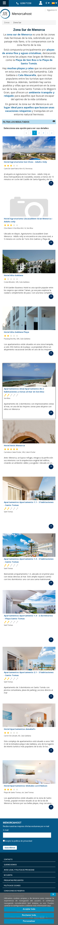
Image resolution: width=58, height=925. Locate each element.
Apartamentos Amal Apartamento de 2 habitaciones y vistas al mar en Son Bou (24, 390)
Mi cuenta (8, 875)
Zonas (7, 22)
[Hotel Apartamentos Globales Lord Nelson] (29, 772)
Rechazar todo (29, 915)
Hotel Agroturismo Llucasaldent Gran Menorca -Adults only (28, 220)
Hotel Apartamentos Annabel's (19, 729)
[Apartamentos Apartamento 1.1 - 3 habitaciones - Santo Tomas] (29, 488)
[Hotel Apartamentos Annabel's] (29, 715)
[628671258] (17, 3)
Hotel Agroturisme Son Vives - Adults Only (25, 161)
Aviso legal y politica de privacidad (19, 870)
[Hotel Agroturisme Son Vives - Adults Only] (29, 148)
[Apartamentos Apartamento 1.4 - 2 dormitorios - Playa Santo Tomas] (29, 602)
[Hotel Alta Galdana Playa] (29, 318)
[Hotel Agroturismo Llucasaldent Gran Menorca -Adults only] (29, 205)
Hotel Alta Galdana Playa (16, 332)
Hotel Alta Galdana (13, 275)
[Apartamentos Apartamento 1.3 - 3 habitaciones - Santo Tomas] (29, 545)
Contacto (8, 859)
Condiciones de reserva (14, 891)
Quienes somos (10, 865)
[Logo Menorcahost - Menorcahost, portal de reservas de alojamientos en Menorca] (29, 14)
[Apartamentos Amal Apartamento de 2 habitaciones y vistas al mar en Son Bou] (29, 375)
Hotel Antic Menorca (14, 445)
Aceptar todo (29, 909)
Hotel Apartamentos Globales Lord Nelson (25, 785)
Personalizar (29, 921)
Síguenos (51, 10)
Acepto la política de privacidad (18, 841)
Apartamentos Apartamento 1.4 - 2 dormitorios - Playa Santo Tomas (28, 617)
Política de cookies (12, 886)
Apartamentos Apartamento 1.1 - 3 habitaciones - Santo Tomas (29, 503)
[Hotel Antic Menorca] (29, 431)
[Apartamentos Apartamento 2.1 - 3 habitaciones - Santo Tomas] (29, 658)
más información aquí (42, 905)
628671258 (25, 3)
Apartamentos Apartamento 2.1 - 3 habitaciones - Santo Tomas (29, 673)
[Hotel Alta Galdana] (29, 261)
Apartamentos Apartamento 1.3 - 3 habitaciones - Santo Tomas (29, 560)
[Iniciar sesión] (40, 3)
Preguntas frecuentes (13, 880)
